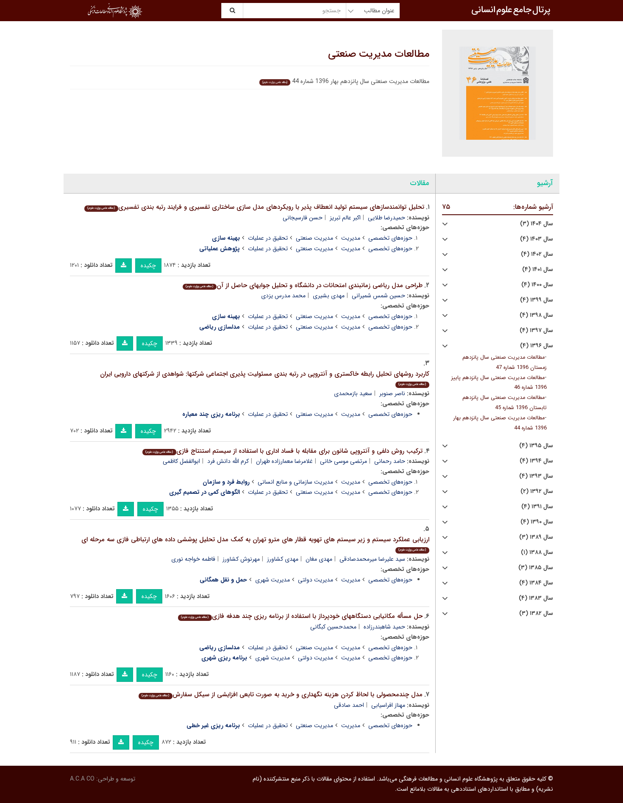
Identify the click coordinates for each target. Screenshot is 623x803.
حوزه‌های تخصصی (390, 238)
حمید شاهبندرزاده (384, 626)
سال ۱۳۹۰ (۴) (536, 522)
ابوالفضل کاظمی (181, 461)
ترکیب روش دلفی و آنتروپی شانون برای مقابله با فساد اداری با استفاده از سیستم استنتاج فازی (283, 451)
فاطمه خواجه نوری (193, 559)
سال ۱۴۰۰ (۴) (537, 284)
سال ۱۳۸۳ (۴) (536, 598)
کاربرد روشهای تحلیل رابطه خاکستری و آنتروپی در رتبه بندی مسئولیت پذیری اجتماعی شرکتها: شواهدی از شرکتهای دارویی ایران (264, 378)
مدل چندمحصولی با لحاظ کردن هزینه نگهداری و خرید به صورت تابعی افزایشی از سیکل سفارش (282, 694)
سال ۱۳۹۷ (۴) (536, 330)
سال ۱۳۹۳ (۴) (536, 476)
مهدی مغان (319, 559)
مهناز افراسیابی (388, 705)
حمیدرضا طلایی (386, 217)
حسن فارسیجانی (303, 217)
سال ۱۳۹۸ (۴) (536, 315)
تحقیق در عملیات (268, 238)
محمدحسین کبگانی (333, 626)
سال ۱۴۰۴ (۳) (536, 223)
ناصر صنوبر (392, 393)
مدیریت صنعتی (314, 238)
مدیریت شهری (272, 579)
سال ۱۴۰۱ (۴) (537, 269)
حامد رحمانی (389, 461)
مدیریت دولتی (315, 579)
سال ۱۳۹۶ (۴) (536, 345)
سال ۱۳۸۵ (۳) (535, 567)
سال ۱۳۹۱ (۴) (537, 506)
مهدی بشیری (329, 295)
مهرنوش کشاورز (241, 559)
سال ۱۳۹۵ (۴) (536, 445)
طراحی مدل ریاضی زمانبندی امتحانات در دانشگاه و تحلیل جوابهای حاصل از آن (304, 285)
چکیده (148, 265)
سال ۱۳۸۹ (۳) (536, 537)
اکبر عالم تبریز (345, 217)
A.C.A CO (82, 779)
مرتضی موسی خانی (343, 461)
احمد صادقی (349, 705)
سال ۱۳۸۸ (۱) (537, 552)
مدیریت (350, 238)
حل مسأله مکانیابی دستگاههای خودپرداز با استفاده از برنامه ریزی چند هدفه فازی (301, 616)
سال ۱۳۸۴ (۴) (536, 583)
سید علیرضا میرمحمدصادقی (372, 559)
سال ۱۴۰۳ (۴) (536, 239)
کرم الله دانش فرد (228, 461)
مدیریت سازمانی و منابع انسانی (295, 482)
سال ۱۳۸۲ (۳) (536, 613)
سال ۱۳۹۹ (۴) (536, 300)
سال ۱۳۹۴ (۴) (536, 461)
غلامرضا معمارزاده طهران (284, 461)
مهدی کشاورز (282, 559)
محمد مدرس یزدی (283, 295)
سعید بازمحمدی (353, 393)
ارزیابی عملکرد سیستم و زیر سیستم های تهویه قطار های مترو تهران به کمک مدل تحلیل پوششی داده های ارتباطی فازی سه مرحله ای (255, 543)
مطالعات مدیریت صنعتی (378, 54)
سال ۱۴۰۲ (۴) (537, 254)
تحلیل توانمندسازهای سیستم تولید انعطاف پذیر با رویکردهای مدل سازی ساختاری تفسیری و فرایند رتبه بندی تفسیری (255, 207)
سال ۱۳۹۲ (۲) (536, 491)
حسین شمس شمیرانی (378, 295)
